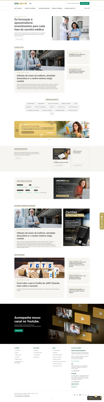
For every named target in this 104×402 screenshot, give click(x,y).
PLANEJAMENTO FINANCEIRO (33, 110)
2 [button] (50, 139)
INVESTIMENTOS (41, 103)
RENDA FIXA (52, 106)
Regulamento (73, 387)
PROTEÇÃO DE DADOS (72, 110)
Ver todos (18, 158)
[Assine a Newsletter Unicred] (94, 397)
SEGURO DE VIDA (61, 106)
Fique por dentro (18, 354)
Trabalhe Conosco (18, 359)
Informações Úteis (56, 350)
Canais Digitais (37, 354)
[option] (52, 129)
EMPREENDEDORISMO (60, 110)
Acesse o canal (74, 385)
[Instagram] (101, 214)
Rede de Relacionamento (57, 354)
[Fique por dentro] (88, 395)
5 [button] (54, 139)
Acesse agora (19, 330)
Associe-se (17, 357)
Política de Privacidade (57, 363)
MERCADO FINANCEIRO (47, 110)
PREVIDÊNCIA (29, 106)
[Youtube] (101, 217)
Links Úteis (55, 352)
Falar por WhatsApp (75, 361)
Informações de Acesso (57, 366)
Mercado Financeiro (57, 8)
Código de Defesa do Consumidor (59, 361)
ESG (52, 113)
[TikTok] (101, 221)
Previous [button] (17, 130)
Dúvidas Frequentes (56, 359)
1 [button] (49, 139)
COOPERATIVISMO (31, 103)
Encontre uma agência (57, 357)
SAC (72, 363)
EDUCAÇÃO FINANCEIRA (53, 103)
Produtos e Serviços (30, 8)
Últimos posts (19, 47)
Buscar (86, 8)
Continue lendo (19, 39)
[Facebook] (101, 224)
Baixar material (62, 158)
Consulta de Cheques (38, 352)
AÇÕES (75, 103)
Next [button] (87, 130)
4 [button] (53, 139)
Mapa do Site (36, 357)
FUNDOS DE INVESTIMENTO (40, 106)
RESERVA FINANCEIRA (66, 103)
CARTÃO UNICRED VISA (73, 106)
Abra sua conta (84, 3)
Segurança (36, 350)
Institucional (18, 8)
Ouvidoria (73, 373)
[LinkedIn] (101, 219)
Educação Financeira (44, 8)
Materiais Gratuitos (70, 8)
